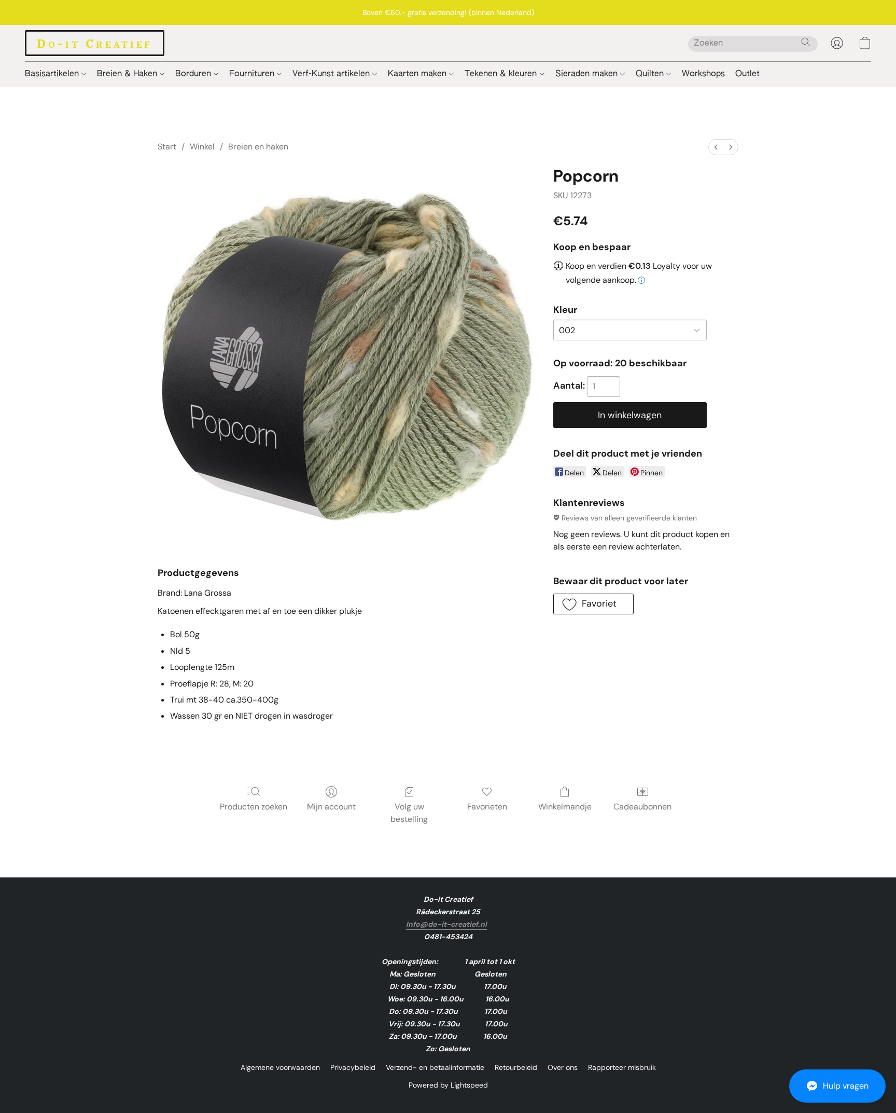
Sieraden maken (587, 74)
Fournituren (253, 74)
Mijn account (331, 806)
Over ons (563, 1067)
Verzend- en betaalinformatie (435, 1067)
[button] (837, 1086)
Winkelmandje (565, 806)
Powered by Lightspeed (448, 1085)
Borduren (194, 74)
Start (167, 146)
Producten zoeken (253, 806)
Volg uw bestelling (409, 813)
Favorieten (487, 806)
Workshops (703, 74)
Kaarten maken (418, 74)
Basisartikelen (53, 74)
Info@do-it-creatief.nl (446, 924)
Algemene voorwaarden (280, 1067)
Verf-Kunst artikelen (332, 74)
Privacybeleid (352, 1067)
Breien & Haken (128, 74)
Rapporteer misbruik (622, 1067)
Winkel (202, 146)
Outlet (747, 74)
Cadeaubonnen (642, 806)
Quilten (651, 74)
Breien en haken (258, 146)
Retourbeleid (516, 1067)
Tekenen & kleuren (502, 74)
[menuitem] (716, 147)
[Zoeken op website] (806, 42)
